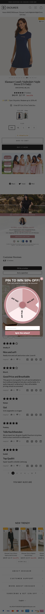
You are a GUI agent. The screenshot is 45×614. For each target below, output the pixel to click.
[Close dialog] (41, 278)
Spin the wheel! (22, 333)
